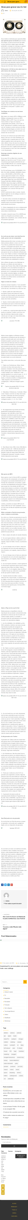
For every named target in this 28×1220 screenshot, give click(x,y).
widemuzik (10, 1078)
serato (17, 1069)
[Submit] (14, 1145)
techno (19, 1072)
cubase (19, 1042)
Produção (7, 1004)
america (12, 1032)
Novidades (7, 1001)
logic (15, 1051)
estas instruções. (15, 586)
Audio (14, 1036)
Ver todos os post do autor (13, 903)
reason (6, 1069)
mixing (5, 1060)
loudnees (21, 1051)
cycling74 (12, 1045)
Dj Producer (7, 1048)
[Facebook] (3, 1186)
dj (17, 1045)
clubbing (12, 1042)
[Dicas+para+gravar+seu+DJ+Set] (5, 885)
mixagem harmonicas (9, 1057)
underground (13, 1075)
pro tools (20, 1066)
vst (4, 1078)
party (16, 1063)
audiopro (14, 1039)
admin (6, 10)
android (19, 1032)
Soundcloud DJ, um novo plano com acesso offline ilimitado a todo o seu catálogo (12, 1093)
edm (14, 1048)
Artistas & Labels (9, 992)
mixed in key (20, 1057)
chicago (21, 1039)
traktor (5, 1075)
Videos (6, 1014)
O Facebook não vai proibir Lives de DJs (13, 1112)
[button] (23, 2)
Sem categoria (8, 1008)
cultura (5, 1045)
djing (22, 1045)
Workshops (7, 1021)
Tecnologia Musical (9, 1011)
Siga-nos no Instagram (22, 1156)
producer (12, 1066)
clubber (6, 1042)
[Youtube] (3, 1189)
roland (11, 1069)
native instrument (8, 1063)
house (5, 1051)
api (5, 1036)
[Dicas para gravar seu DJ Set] (2, 885)
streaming (12, 1072)
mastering (6, 1054)
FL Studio (19, 1048)
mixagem (13, 1054)
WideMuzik (7, 1017)
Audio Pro (6, 1039)
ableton (6, 1032)
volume (21, 1075)
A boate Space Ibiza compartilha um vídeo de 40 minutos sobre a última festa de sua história (14, 1101)
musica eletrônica (14, 1060)
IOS (10, 1051)
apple (9, 1036)
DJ (5, 995)
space (5, 1072)
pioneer (6, 1066)
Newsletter (7, 998)
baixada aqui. (18, 531)
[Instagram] (3, 1193)
